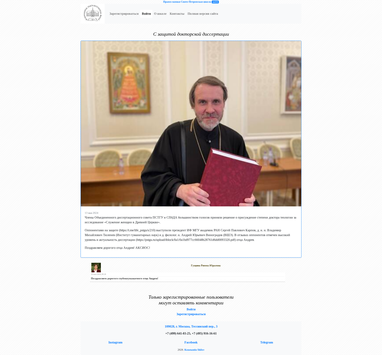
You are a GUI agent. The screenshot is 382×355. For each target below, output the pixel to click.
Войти (146, 13)
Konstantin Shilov (194, 349)
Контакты (177, 13)
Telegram (266, 342)
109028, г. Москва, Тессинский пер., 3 (191, 326)
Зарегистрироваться (124, 13)
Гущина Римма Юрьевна (206, 265)
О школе (160, 13)
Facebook (191, 342)
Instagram (115, 342)
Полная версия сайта (203, 13)
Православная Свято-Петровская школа (187, 1)
